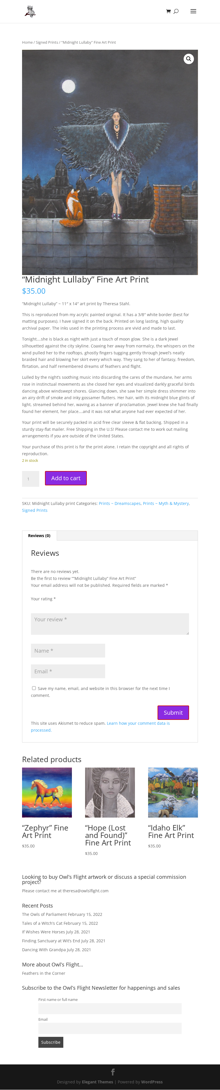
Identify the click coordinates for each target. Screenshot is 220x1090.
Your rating (43, 598)
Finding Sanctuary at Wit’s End (51, 940)
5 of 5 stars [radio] (66, 605)
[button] (189, 59)
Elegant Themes (97, 1082)
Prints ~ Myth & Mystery (166, 503)
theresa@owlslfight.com (86, 890)
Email (43, 1019)
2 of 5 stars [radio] (42, 605)
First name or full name (58, 999)
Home (27, 42)
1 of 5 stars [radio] (34, 605)
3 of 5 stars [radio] (50, 605)
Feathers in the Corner (43, 973)
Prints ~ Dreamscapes (120, 503)
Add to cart (65, 478)
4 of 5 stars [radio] (58, 605)
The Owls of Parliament (44, 914)
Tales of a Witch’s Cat (42, 923)
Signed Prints (47, 42)
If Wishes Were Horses (43, 932)
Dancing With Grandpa (44, 949)
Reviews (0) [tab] (39, 535)
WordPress (152, 1082)
